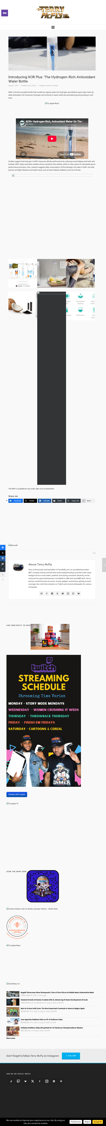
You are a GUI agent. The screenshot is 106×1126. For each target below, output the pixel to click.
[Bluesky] (78, 593)
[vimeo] (61, 1081)
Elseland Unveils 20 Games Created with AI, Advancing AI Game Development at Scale (54, 1000)
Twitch (60, 584)
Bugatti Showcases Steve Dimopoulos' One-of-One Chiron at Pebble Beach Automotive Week (57, 992)
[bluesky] (25, 1081)
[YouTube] (62, 593)
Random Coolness (52, 85)
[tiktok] (11, 1081)
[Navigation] (53, 27)
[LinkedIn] (52, 593)
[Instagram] (68, 593)
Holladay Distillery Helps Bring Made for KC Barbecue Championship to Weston (52, 1028)
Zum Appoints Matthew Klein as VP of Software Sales (42, 1019)
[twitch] (18, 1081)
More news (10, 1038)
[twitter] (32, 1081)
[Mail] (41, 593)
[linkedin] (54, 1081)
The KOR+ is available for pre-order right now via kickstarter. (31, 489)
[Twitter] (57, 593)
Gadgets (42, 85)
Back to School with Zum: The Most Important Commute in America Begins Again (53, 1008)
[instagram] (47, 1081)
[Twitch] (73, 593)
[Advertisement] (52, 525)
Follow (72, 1055)
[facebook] (39, 1081)
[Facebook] (46, 593)
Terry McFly (32, 85)
